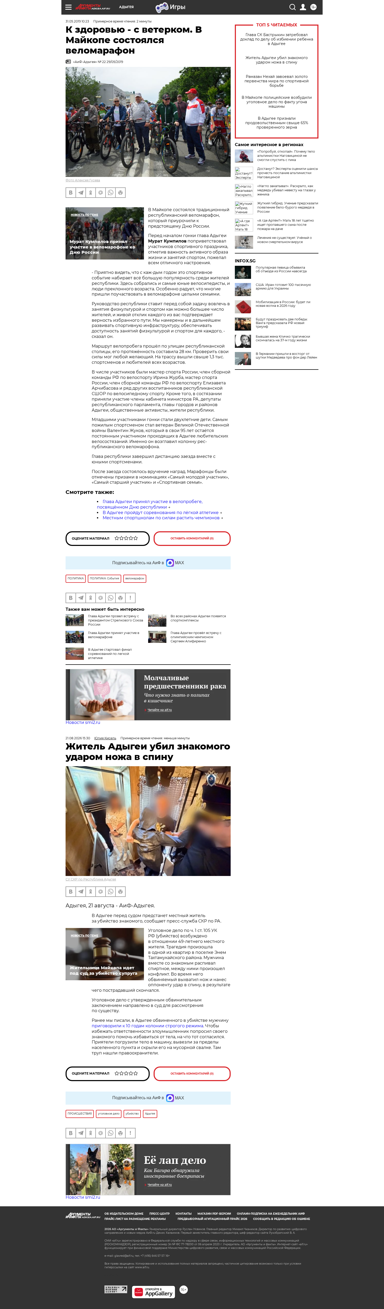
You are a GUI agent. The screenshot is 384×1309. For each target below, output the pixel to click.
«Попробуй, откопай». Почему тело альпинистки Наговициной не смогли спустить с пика (286, 155)
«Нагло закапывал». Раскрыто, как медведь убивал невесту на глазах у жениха (286, 190)
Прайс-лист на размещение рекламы (135, 1219)
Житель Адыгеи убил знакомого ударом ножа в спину (277, 60)
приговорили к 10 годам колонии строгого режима (147, 1025)
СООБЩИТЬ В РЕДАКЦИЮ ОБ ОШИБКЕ (281, 1219)
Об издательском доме (123, 1213)
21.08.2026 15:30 (78, 738)
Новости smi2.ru (83, 722)
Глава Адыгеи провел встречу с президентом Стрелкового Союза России (115, 620)
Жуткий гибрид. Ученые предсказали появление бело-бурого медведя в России (287, 207)
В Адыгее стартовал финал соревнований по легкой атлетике (110, 654)
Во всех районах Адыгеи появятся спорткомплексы (198, 618)
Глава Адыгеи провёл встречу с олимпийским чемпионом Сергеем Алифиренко (196, 637)
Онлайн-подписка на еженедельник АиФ (271, 1213)
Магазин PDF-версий (214, 1213)
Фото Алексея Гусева (83, 180)
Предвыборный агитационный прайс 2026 (212, 1219)
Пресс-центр (159, 1213)
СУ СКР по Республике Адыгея (91, 879)
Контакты (183, 1213)
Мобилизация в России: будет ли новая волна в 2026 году (283, 304)
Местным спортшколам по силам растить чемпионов (161, 517)
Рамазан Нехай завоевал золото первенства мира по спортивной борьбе (277, 81)
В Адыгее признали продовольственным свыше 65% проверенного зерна (276, 123)
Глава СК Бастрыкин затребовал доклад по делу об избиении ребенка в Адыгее (276, 39)
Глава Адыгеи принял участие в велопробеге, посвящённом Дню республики (149, 504)
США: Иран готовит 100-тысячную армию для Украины (283, 286)
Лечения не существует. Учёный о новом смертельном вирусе (284, 240)
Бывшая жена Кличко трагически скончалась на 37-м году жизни (283, 338)
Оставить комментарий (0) (192, 538)
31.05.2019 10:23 (77, 21)
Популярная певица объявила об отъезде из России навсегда (281, 269)
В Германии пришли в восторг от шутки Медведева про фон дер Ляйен (286, 355)
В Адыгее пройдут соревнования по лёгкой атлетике (161, 512)
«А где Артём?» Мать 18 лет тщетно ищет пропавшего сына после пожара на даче (285, 224)
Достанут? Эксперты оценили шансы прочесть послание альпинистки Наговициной (287, 173)
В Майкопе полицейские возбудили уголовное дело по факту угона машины (277, 102)
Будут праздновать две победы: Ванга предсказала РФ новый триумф (282, 323)
